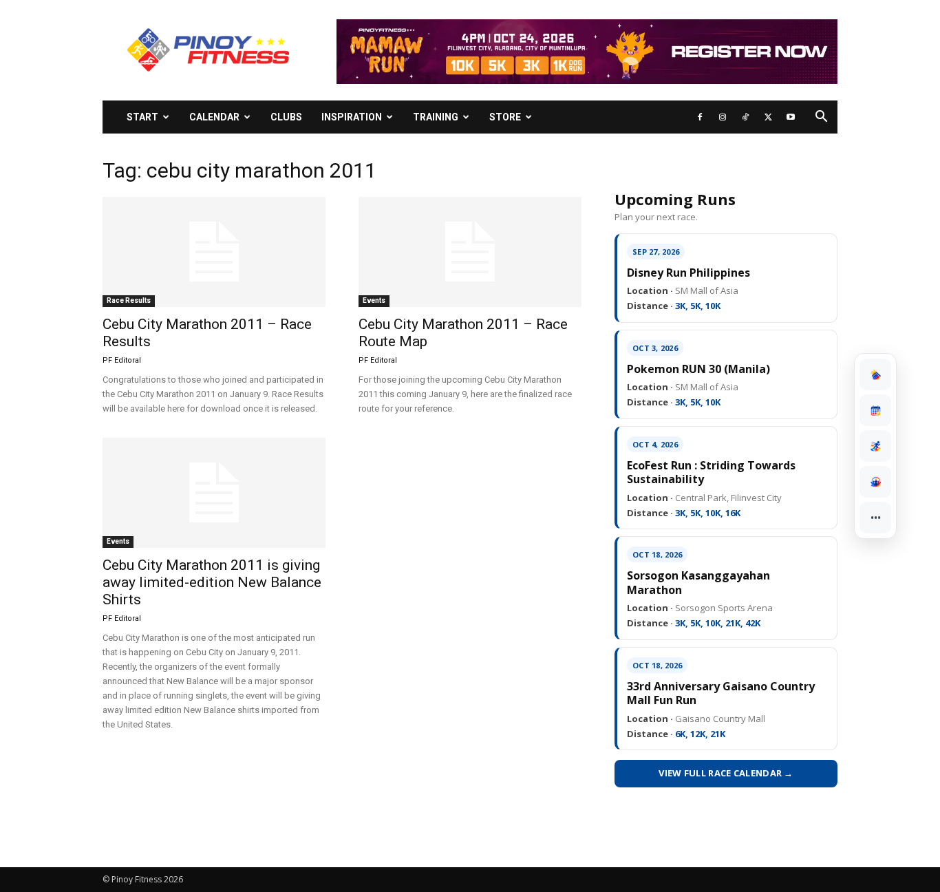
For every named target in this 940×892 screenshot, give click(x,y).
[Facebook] (700, 117)
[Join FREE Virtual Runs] (875, 446)
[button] (820, 118)
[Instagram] (722, 117)
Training (435, 117)
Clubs (286, 117)
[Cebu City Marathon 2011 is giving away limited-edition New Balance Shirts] (214, 493)
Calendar (214, 117)
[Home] (875, 374)
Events (374, 300)
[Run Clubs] (875, 482)
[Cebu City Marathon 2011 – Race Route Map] (470, 252)
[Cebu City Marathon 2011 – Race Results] (214, 252)
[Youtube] (790, 117)
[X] (768, 117)
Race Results (129, 300)
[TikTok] (745, 117)
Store (505, 117)
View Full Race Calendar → (726, 773)
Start (142, 117)
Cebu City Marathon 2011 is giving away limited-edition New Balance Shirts (212, 582)
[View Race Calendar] (875, 410)
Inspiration (351, 117)
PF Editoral (122, 360)
